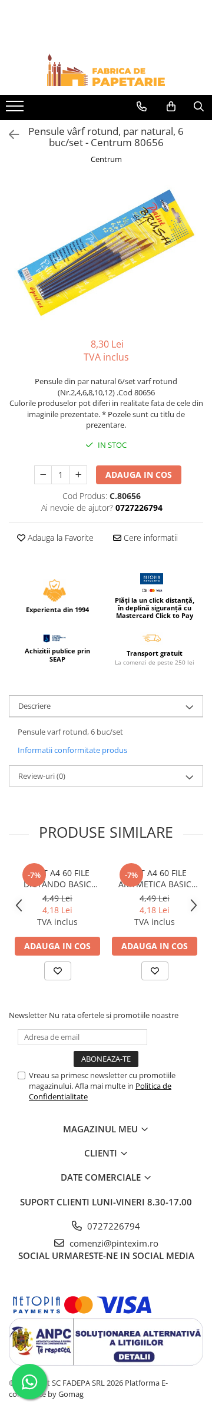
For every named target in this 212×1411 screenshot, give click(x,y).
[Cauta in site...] (199, 106)
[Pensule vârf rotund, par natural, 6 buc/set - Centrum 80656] (106, 253)
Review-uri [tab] (41, 776)
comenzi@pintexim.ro (112, 1243)
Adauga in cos (138, 474)
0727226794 (112, 1226)
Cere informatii (149, 537)
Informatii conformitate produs (72, 750)
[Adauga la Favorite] (57, 970)
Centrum (106, 159)
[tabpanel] (106, 253)
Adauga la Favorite (59, 537)
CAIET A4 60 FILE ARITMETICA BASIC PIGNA (154, 878)
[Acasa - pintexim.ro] (106, 70)
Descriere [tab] (34, 705)
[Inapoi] (9, 135)
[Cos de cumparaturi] (171, 106)
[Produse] (16, 109)
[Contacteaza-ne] (141, 106)
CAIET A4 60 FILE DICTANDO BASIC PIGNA (57, 878)
